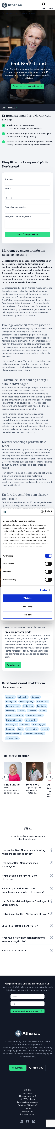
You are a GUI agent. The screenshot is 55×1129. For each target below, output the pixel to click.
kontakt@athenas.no (27, 1102)
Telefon (8, 198)
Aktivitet (10, 697)
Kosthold (25, 724)
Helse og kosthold (14, 715)
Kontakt (18, 1067)
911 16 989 (37, 1067)
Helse (42, 711)
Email (8, 188)
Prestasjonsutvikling (34, 734)
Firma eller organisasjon (15, 207)
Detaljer (43, 590)
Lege (20, 729)
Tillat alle (27, 598)
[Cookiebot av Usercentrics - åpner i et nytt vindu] (41, 512)
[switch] (48, 564)
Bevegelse (11, 701)
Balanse (35, 697)
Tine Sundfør (12, 784)
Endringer (41, 706)
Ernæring (10, 711)
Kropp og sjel (39, 724)
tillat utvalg (27, 606)
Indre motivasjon (13, 720)
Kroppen (10, 729)
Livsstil (45, 729)
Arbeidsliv (22, 697)
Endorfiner (28, 706)
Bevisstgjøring (26, 701)
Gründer (32, 711)
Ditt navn (9, 179)
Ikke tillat (27, 615)
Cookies (27, 1108)
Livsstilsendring (13, 734)
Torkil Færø (32, 784)
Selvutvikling (12, 738)
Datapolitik (27, 1111)
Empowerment (12, 706)
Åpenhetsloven (27, 1114)
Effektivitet (42, 701)
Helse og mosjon (34, 715)
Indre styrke (31, 720)
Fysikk (21, 711)
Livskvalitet (32, 729)
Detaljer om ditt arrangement (18, 216)
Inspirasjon (11, 724)
